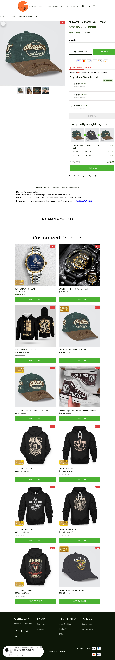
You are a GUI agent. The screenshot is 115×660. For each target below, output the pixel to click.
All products (11, 16)
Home (2, 16)
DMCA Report (20, 656)
